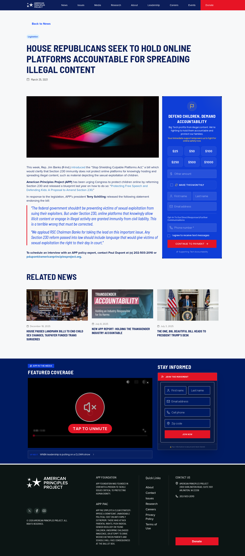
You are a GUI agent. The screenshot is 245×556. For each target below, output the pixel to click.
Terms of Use (151, 526)
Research (116, 5)
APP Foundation (106, 477)
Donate (210, 5)
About (134, 5)
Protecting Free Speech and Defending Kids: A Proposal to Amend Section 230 (87, 188)
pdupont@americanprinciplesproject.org (53, 256)
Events (192, 5)
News (64, 5)
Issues (81, 5)
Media (97, 5)
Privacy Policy (150, 517)
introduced (78, 167)
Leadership (154, 5)
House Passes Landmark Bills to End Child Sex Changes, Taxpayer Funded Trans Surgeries (54, 335)
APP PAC (102, 504)
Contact (151, 493)
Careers (174, 5)
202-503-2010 (187, 496)
